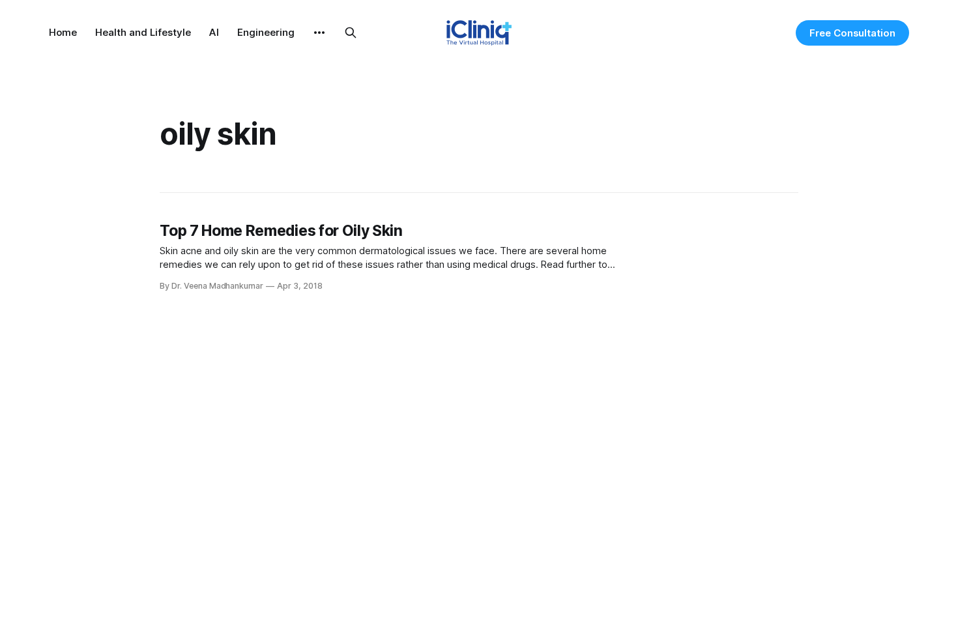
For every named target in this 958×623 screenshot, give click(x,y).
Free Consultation (852, 33)
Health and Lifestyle (143, 32)
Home (63, 32)
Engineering (266, 32)
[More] (319, 32)
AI (214, 32)
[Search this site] (350, 32)
